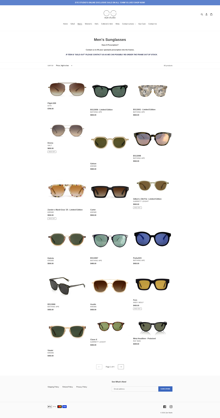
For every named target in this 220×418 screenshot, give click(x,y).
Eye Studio (169, 413)
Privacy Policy (81, 387)
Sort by (51, 65)
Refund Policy (67, 387)
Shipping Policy (53, 387)
